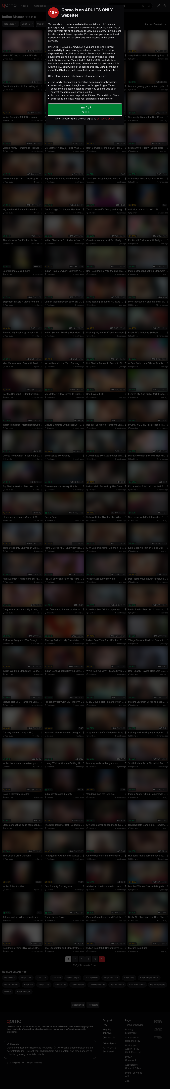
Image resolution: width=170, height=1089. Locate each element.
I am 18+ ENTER (85, 109)
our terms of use (105, 118)
